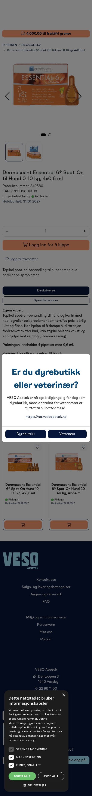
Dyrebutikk (26, 434)
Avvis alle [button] (51, 776)
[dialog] (36, 741)
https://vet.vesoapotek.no (46, 417)
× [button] (63, 695)
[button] (36, 785)
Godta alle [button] (22, 776)
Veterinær (67, 434)
